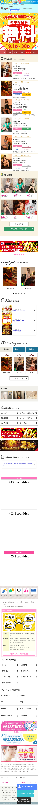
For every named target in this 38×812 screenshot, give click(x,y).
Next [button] (36, 31)
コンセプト (4, 413)
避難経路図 (4, 418)
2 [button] (16, 49)
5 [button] (24, 49)
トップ (3, 52)
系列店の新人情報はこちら (19, 229)
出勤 (9, 52)
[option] (19, 31)
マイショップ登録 (15, 10)
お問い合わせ (6, 682)
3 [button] (19, 49)
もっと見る (19, 378)
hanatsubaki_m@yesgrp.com (16, 792)
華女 (2, 702)
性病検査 (22, 777)
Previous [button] (1, 31)
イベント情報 (6, 677)
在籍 (15, 52)
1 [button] (14, 49)
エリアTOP (5, 782)
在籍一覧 (5, 671)
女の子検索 (4, 423)
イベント (28, 52)
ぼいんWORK (5, 695)
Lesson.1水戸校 (6, 715)
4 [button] (21, 49)
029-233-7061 (10, 795)
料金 (22, 52)
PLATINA (4, 708)
